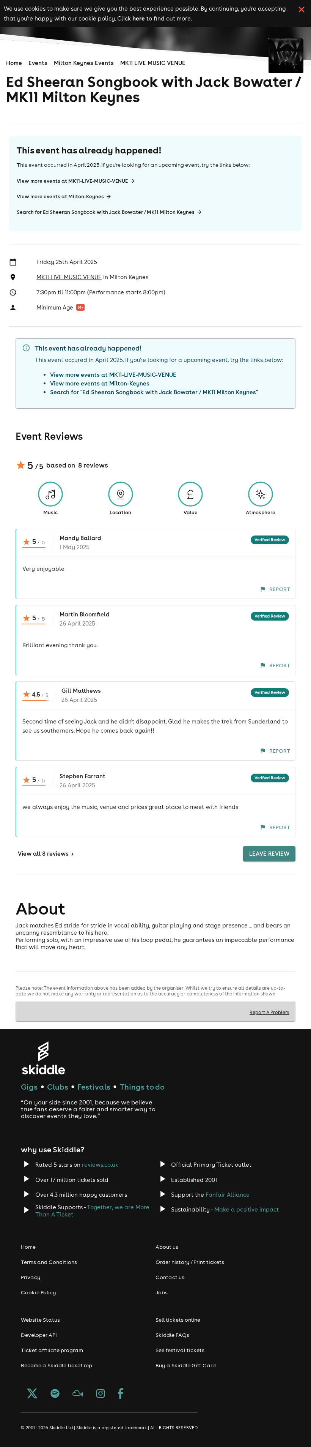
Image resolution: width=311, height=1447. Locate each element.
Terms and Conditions (49, 1262)
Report (279, 589)
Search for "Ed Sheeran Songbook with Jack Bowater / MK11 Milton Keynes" (154, 392)
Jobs (162, 1292)
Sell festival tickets (180, 1350)
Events (37, 62)
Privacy (31, 1277)
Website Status (40, 1319)
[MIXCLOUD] (77, 1394)
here (138, 18)
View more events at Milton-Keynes (60, 196)
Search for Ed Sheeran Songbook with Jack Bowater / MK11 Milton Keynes (106, 212)
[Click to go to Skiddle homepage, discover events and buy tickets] (43, 1058)
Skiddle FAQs (172, 1335)
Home (14, 62)
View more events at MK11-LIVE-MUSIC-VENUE (72, 181)
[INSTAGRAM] (100, 1394)
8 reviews (93, 465)
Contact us (170, 1277)
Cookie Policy (38, 1292)
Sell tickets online (178, 1319)
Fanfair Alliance (228, 1194)
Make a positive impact (246, 1209)
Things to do (142, 1087)
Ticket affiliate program (52, 1350)
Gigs (29, 1087)
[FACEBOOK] (120, 1394)
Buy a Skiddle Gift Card (186, 1365)
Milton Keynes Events (84, 62)
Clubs (57, 1087)
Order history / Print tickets (190, 1262)
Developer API (39, 1335)
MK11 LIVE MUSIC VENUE (152, 62)
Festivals (93, 1087)
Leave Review (269, 853)
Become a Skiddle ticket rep (56, 1365)
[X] (32, 1394)
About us (167, 1246)
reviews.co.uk (100, 1164)
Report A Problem (269, 1012)
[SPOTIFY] (55, 1394)
